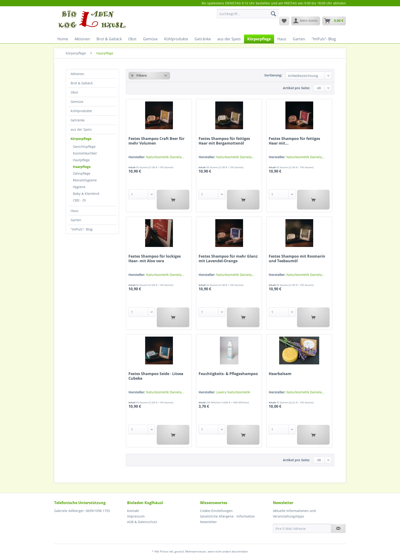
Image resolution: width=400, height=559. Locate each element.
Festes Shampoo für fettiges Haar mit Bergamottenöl (224, 140)
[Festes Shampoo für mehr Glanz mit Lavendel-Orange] (229, 233)
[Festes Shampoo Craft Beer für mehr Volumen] (158, 115)
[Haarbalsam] (299, 350)
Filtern (141, 75)
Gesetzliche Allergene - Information (227, 516)
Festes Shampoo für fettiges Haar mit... (294, 140)
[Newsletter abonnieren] (338, 528)
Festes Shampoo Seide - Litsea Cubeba (155, 376)
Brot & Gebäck (82, 83)
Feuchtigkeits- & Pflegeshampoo (228, 373)
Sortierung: (273, 75)
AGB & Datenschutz (142, 522)
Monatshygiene (85, 180)
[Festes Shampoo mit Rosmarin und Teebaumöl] (299, 233)
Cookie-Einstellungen (216, 510)
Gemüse (77, 101)
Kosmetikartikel (85, 153)
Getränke (78, 120)
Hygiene (79, 187)
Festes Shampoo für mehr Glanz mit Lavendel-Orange (228, 258)
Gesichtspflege (84, 146)
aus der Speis (81, 129)
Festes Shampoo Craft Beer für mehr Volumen (156, 140)
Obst (74, 92)
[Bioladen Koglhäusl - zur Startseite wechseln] (91, 20)
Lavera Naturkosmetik (233, 392)
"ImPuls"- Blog (82, 229)
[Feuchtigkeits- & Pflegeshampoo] (229, 350)
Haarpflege (82, 166)
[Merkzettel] (284, 20)
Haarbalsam (280, 373)
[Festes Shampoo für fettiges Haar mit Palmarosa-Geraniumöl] (299, 115)
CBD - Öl (79, 200)
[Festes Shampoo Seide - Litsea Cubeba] (158, 350)
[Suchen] (273, 13)
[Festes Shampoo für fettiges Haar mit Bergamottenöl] (229, 115)
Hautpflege (81, 160)
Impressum (136, 516)
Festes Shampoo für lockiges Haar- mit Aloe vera (154, 258)
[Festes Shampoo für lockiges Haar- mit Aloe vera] (158, 233)
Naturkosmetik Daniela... (165, 157)
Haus (74, 210)
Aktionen (77, 74)
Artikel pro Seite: (296, 88)
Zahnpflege (81, 173)
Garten (76, 220)
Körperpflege (81, 138)
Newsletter (208, 522)
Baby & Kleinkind (86, 193)
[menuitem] (247, 16)
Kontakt (133, 510)
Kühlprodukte (81, 111)
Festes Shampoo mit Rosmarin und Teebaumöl (297, 258)
